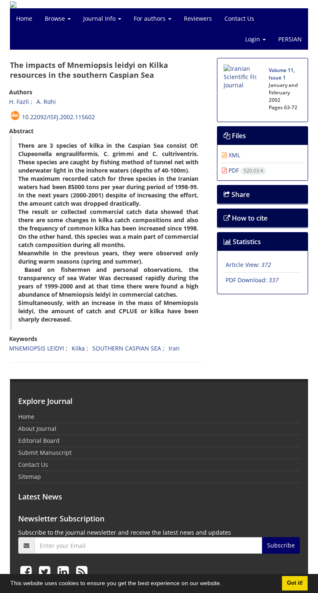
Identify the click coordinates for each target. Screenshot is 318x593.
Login (253, 39)
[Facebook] (27, 571)
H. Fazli (19, 102)
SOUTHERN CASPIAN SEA (126, 348)
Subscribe (281, 545)
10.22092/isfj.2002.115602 (58, 117)
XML (233, 155)
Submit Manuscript (45, 452)
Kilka (78, 348)
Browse (56, 18)
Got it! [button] (295, 583)
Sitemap (29, 476)
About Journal (37, 428)
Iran (174, 348)
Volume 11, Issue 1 (282, 74)
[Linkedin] (64, 571)
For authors (150, 18)
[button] (224, 584)
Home (24, 18)
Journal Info (100, 18)
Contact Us (239, 18)
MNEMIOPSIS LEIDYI (36, 348)
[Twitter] (46, 571)
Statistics (246, 241)
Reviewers (198, 18)
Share (240, 194)
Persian (290, 39)
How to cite (248, 218)
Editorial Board (39, 440)
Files (238, 135)
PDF (245, 170)
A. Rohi (46, 102)
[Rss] (81, 571)
